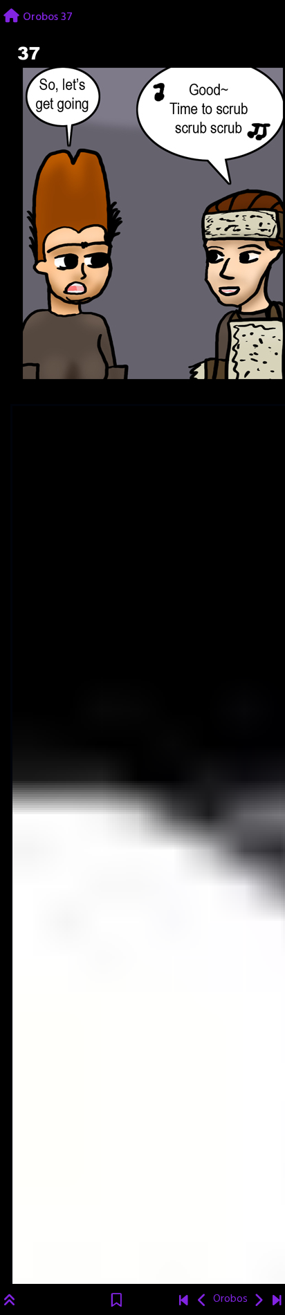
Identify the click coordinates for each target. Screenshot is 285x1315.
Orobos (230, 1299)
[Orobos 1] (184, 1302)
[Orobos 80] (277, 1302)
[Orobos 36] (202, 1302)
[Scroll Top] (9, 1302)
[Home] (11, 17)
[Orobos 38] (258, 1302)
